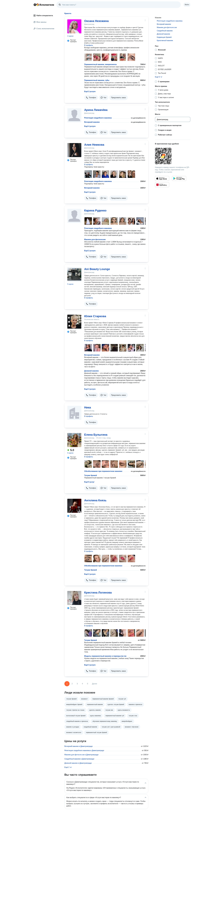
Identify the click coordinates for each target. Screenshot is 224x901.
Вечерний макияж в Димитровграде (78, 746)
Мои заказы (41, 22)
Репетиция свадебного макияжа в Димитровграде (84, 750)
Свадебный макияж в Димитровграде (79, 759)
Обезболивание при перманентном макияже (103, 471)
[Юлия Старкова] (74, 322)
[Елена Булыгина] (74, 440)
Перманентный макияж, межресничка (100, 64)
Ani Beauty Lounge (97, 269)
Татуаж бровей (90, 475)
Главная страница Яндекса (35, 4)
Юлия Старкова (95, 316)
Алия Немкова (94, 144)
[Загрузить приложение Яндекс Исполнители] (172, 156)
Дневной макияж (91, 371)
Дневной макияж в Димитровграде (78, 763)
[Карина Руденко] (74, 216)
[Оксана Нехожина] (74, 26)
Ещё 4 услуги (89, 126)
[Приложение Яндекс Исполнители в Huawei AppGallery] (162, 184)
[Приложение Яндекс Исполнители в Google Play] (179, 178)
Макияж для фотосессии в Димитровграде (81, 755)
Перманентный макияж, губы (96, 80)
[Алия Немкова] (74, 150)
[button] (91, 97)
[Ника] (74, 413)
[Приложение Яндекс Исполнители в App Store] (162, 178)
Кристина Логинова (98, 592)
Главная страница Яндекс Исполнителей (44, 4)
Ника (87, 407)
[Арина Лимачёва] (74, 115)
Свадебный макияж (165, 31)
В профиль (88, 45)
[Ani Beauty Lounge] (74, 274)
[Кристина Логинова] (74, 598)
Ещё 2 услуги (89, 91)
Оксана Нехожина (96, 21)
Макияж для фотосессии (95, 239)
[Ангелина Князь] (74, 506)
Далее (94, 684)
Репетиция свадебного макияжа (98, 118)
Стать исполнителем (45, 29)
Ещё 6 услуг (89, 482)
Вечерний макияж (92, 122)
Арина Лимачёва (95, 109)
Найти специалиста (44, 15)
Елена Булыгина (95, 434)
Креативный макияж (165, 40)
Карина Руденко (95, 210)
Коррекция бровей (164, 37)
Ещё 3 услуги (89, 389)
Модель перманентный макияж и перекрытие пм (105, 656)
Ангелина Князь (95, 500)
